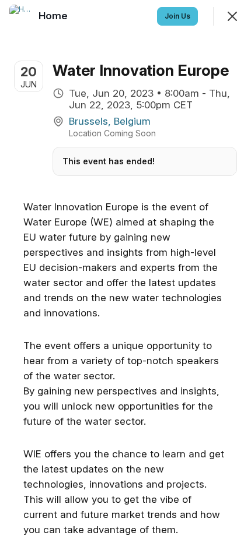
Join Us (177, 16)
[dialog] (125, 271)
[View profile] (21, 16)
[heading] (54, 16)
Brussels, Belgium (110, 121)
